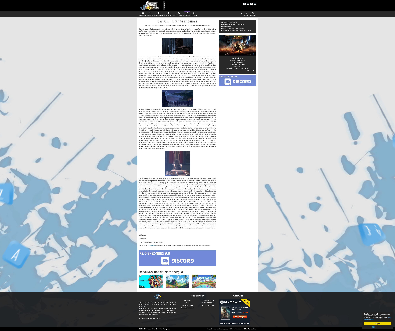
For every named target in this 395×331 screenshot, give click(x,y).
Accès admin (252, 329)
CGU (245, 329)
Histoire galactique (228, 28)
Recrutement (223, 329)
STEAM (246, 15)
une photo (152, 245)
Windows (242, 64)
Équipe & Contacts (212, 329)
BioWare (240, 58)
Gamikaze (187, 300)
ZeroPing (187, 303)
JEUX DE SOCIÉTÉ (178, 15)
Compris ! (377, 323)
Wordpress (166, 329)
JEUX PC (150, 15)
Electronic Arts (240, 60)
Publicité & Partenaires (236, 329)
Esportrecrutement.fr (207, 305)
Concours (142, 15)
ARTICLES (194, 15)
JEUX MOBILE (168, 15)
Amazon (248, 30)
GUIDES (187, 15)
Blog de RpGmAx (187, 305)
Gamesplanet (239, 30)
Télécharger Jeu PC (207, 300)
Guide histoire (226, 26)
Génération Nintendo (207, 303)
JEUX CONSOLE (158, 15)
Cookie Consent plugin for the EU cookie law (377, 327)
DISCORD (253, 15)
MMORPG (240, 62)
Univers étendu (239, 28)
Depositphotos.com (187, 308)
